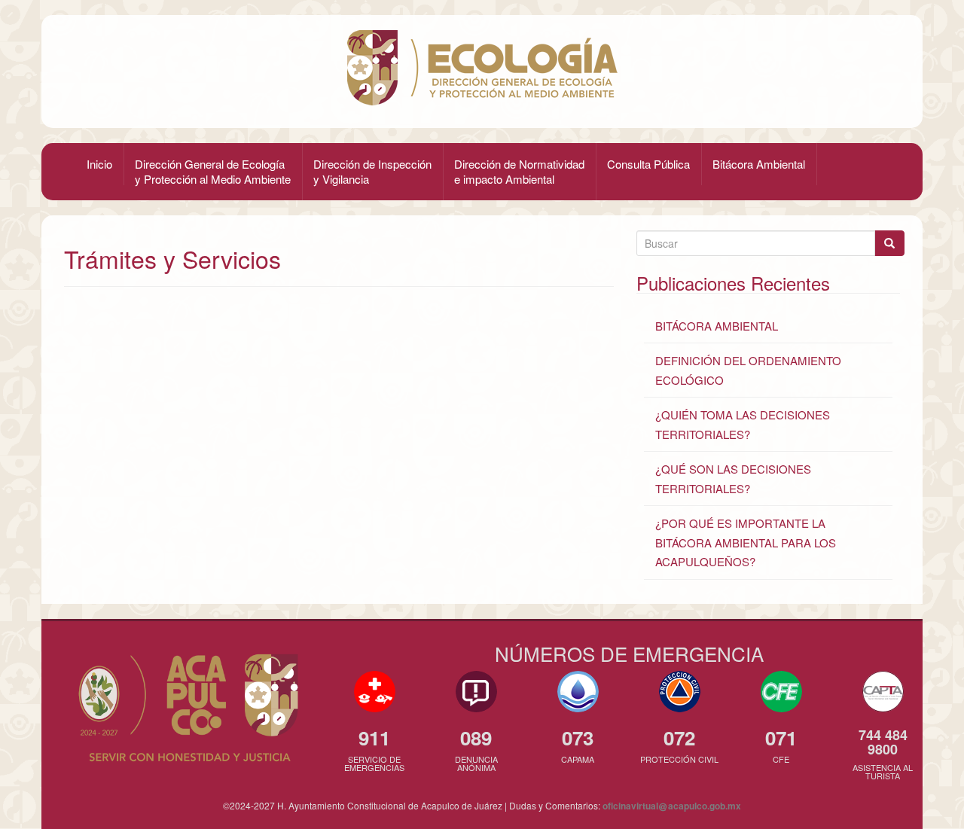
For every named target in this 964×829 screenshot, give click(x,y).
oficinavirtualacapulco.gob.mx (671, 805)
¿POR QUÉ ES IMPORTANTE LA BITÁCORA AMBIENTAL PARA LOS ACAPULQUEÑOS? (745, 542)
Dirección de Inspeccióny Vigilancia (372, 171)
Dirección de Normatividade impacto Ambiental (519, 171)
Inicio (99, 164)
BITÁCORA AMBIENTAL (716, 326)
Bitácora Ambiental (758, 164)
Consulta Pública (648, 164)
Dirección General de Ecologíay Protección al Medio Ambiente (213, 171)
